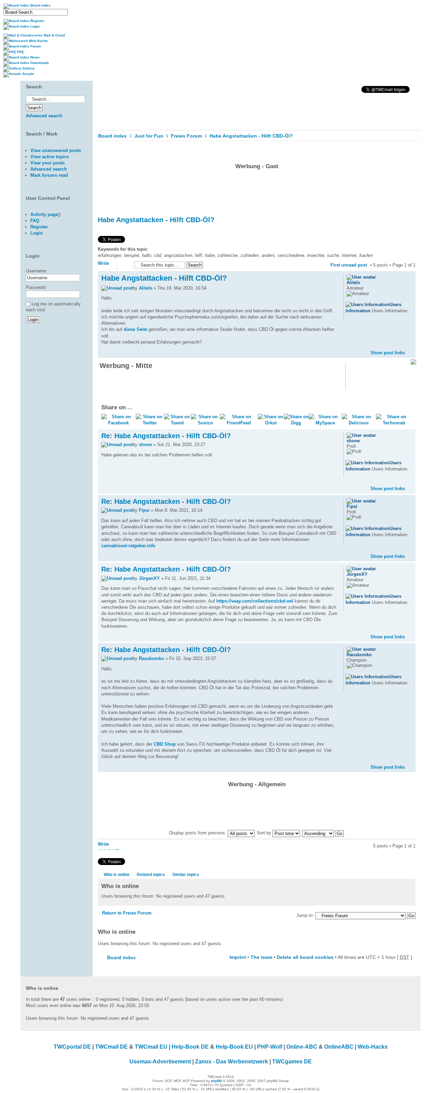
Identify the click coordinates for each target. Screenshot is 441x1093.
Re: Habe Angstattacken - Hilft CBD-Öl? (166, 436)
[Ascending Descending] (323, 832)
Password (35, 287)
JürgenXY (149, 578)
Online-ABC (301, 1047)
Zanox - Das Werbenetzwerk (231, 1061)
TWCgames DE (292, 1061)
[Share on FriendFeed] (239, 422)
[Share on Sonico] (205, 422)
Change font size (411, 151)
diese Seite (135, 329)
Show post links (387, 352)
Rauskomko (151, 658)
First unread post (348, 265)
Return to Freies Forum (127, 913)
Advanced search (44, 115)
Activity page (44, 214)
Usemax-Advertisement (160, 1061)
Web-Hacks (373, 1047)
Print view (400, 149)
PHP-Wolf (269, 1047)
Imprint (237, 957)
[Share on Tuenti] (177, 422)
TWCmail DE (111, 1047)
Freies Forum (186, 136)
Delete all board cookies (305, 957)
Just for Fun (148, 136)
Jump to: (305, 915)
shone (145, 444)
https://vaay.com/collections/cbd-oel (254, 601)
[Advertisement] (256, 190)
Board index (112, 136)
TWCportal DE (72, 1047)
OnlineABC (338, 1047)
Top (410, 347)
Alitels (145, 288)
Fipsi (144, 510)
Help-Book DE (190, 1047)
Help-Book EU (234, 1047)
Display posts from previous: (198, 832)
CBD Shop (165, 744)
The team (261, 957)
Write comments (109, 265)
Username (36, 270)
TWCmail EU (151, 1047)
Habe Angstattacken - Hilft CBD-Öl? (251, 136)
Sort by (265, 832)
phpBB (216, 1081)
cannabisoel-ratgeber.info (128, 545)
